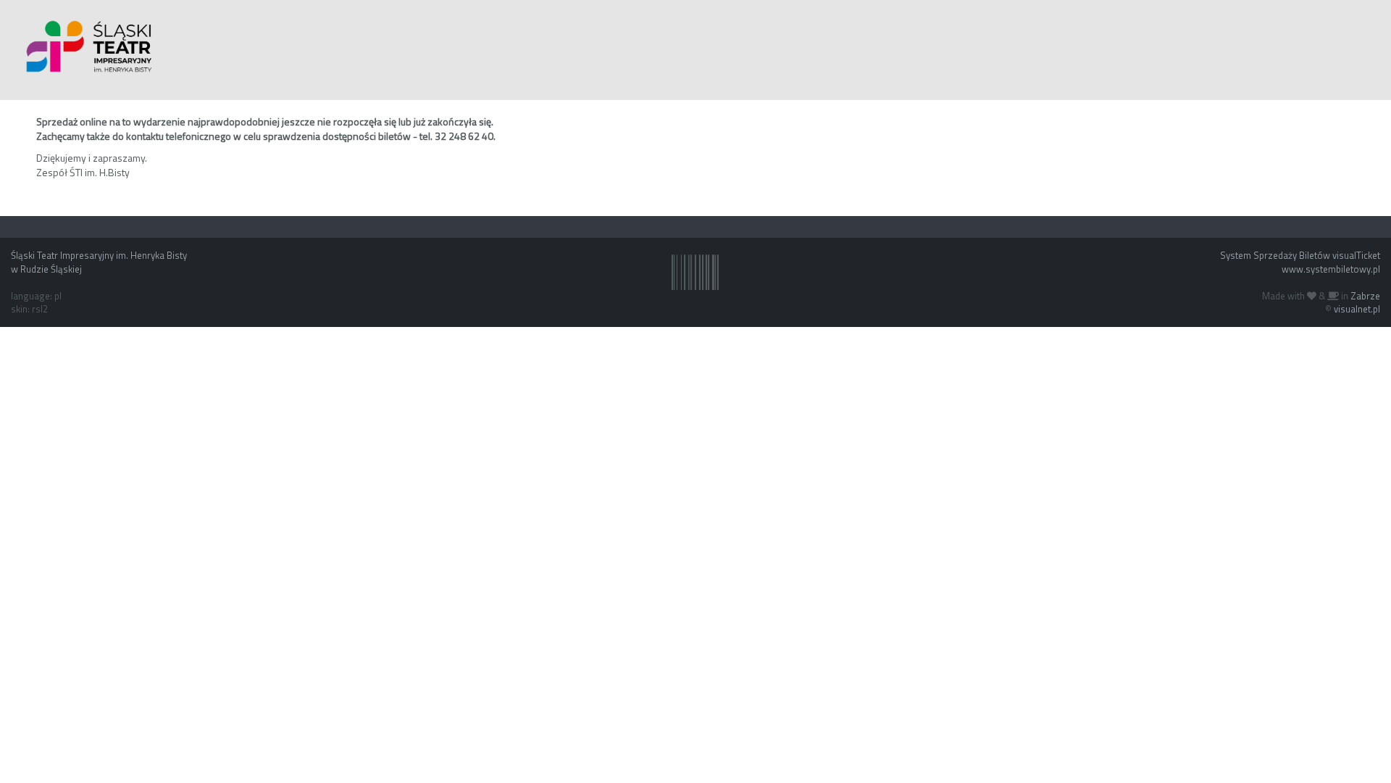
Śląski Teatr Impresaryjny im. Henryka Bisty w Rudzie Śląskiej (99, 262)
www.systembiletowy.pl (1331, 269)
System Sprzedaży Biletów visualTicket (1300, 255)
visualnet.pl (1357, 309)
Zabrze (1365, 296)
